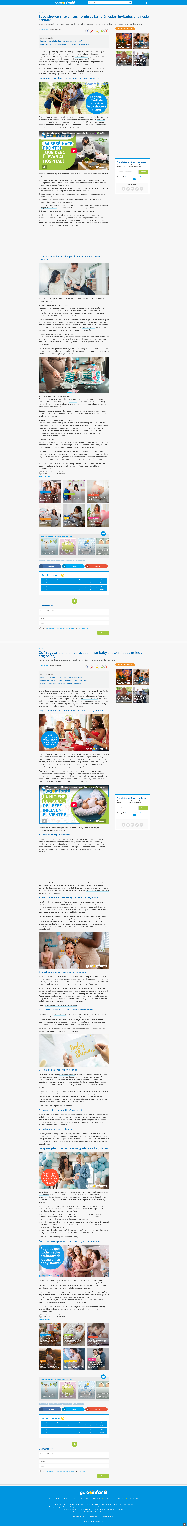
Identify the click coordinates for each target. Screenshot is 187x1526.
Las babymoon (45, 1134)
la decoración (65, 342)
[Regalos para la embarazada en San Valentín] (98, 526)
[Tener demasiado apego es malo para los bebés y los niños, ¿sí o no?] (98, 1345)
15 (68, 586)
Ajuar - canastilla (90, 466)
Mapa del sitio (133, 1498)
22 (79, 589)
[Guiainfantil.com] (65, 4)
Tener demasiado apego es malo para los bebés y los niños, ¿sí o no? (97, 1341)
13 (46, 586)
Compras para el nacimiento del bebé (47, 523)
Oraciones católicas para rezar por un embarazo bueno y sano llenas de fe (49, 1366)
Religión (43, 1361)
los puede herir (51, 220)
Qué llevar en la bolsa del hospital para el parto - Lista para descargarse (73, 523)
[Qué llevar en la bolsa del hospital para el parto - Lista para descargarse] (74, 526)
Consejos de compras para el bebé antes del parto (72, 498)
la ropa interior (60, 1014)
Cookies (66, 1498)
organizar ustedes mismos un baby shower (82, 313)
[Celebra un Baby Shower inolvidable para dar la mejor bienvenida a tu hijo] (50, 1345)
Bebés (41, 12)
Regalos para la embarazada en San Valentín (95, 523)
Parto (66, 518)
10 (79, 583)
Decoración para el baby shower (58, 1106)
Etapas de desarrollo (52, 560)
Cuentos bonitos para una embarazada (61, 1236)
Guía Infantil (94, 1516)
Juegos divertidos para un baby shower (61, 1005)
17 (90, 586)
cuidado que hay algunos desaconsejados (56, 919)
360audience (99, 1521)
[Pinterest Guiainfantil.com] (128, 189)
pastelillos (73, 401)
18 (102, 586)
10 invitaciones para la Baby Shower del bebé (56, 536)
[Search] (130, 2)
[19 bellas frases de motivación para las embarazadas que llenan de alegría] (98, 1369)
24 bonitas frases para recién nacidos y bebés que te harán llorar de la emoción (73, 1340)
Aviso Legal (96, 1498)
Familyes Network (79, 1516)
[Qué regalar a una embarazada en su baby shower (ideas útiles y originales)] (50, 502)
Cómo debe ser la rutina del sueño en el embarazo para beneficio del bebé (73, 1366)
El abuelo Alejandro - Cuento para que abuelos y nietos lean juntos (124, 45)
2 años (102, 589)
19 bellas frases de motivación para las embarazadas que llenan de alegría (97, 1365)
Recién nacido (68, 1335)
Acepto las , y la (64, 628)
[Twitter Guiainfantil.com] (136, 189)
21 (68, 589)
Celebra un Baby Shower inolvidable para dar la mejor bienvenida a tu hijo (49, 1340)
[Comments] (106, 31)
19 (46, 589)
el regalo (45, 1288)
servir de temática (86, 456)
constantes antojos (67, 1074)
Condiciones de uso (69, 628)
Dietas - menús (67, 1403)
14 (57, 586)
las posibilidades (88, 327)
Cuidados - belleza (70, 493)
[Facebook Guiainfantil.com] (123, 189)
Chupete (41, 560)
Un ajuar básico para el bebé (96, 498)
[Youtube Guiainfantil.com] (141, 189)
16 (79, 586)
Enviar (103, 633)
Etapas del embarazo (66, 560)
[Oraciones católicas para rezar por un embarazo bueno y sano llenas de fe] (50, 1369)
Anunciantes (120, 1498)
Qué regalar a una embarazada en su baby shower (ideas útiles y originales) (49, 497)
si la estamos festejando (61, 759)
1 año (101, 583)
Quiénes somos (54, 1498)
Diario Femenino (108, 1516)
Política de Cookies (82, 628)
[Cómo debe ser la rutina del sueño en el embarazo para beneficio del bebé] (74, 1369)
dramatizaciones (72, 433)
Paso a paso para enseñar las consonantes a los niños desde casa (140, 45)
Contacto (108, 1498)
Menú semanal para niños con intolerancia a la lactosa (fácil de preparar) (123, 62)
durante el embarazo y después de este (81, 984)
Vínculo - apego (93, 1337)
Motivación (92, 1359)
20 (57, 589)
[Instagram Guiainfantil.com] (132, 189)
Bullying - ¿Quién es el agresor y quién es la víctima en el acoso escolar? (141, 62)
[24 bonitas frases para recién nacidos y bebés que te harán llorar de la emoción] (74, 1345)
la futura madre (81, 56)
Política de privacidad (81, 1498)
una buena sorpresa (89, 698)
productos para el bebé (61, 779)
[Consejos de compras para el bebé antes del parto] (74, 502)
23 (90, 589)
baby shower (44, 1194)
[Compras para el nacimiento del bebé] (50, 526)
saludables (77, 411)
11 (90, 583)
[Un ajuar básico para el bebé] (98, 502)
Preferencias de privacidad (55, 628)
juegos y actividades (49, 207)
